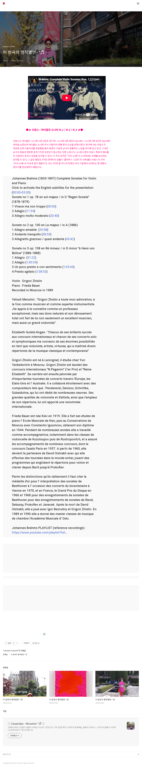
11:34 (30, 211)
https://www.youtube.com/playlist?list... (40, 532)
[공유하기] (13, 643)
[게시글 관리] (17, 643)
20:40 (54, 215)
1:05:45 (68, 267)
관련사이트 (7, 754)
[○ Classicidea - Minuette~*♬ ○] (4, 3)
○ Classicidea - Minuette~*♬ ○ (26, 723)
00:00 (17, 192)
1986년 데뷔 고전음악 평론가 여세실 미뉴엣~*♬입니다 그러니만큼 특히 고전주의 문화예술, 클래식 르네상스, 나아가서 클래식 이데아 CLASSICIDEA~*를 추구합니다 (62, 728)
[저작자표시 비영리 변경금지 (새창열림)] (36, 643)
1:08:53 (41, 271)
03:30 (25, 192)
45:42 (70, 239)
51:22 (31, 257)
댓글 (4, 711)
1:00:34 (31, 262)
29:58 (43, 229)
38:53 (46, 234)
